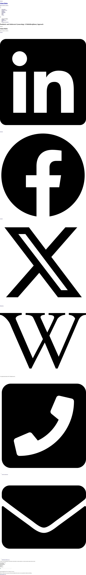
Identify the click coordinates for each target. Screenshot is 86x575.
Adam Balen (4, 3)
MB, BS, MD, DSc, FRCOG (4, 5)
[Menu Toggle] (0, 7)
